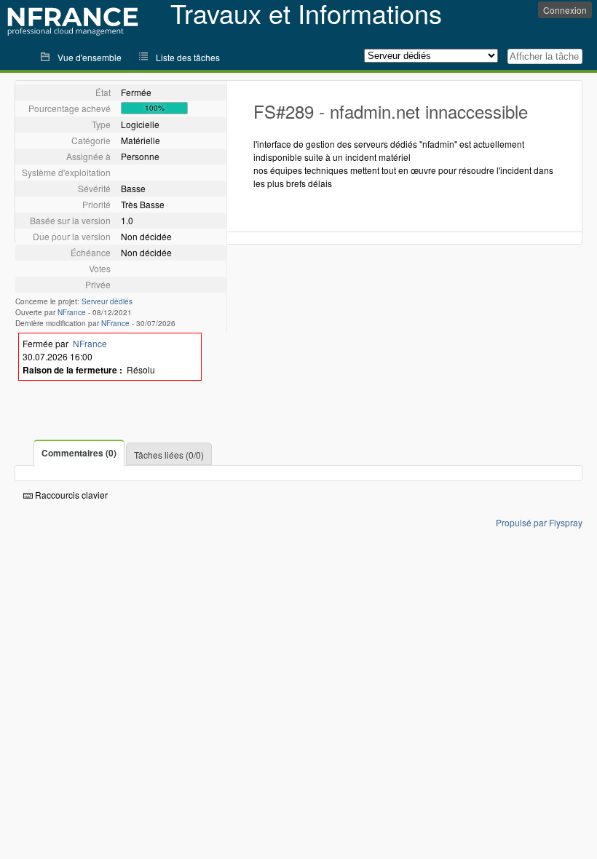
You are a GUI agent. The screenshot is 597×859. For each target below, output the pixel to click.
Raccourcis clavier (70, 494)
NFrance (72, 312)
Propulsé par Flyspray (539, 522)
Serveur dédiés (107, 301)
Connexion (565, 10)
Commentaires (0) (78, 452)
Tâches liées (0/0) (169, 454)
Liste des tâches (188, 57)
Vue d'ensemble (90, 57)
